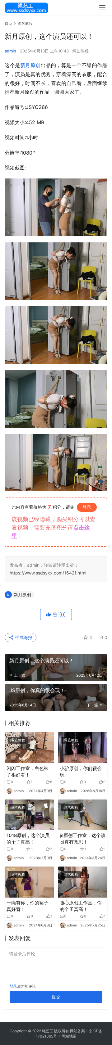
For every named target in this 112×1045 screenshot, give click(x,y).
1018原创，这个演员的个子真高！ (28, 838)
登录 (86, 507)
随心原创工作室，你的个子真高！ (81, 906)
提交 (56, 996)
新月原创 (30, 65)
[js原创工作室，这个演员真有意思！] (82, 815)
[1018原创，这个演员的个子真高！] (29, 815)
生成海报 (23, 637)
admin (10, 50)
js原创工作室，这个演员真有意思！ (82, 838)
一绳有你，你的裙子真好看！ (28, 906)
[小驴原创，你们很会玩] (82, 747)
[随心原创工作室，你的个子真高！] (82, 882)
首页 (8, 23)
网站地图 (69, 1036)
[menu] (102, 7)
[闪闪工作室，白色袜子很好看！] (29, 747)
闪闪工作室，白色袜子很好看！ (28, 771)
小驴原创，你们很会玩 (81, 771)
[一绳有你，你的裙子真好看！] (29, 882)
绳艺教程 (80, 50)
